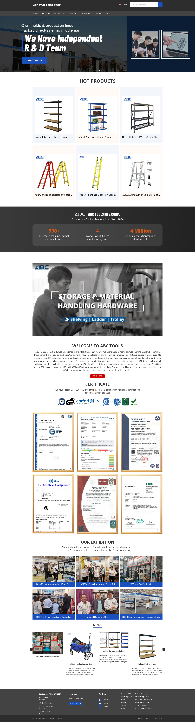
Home (35, 13)
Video (107, 13)
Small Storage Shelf (141, 697)
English (124, 5)
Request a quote (75, 703)
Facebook (106, 707)
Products (58, 13)
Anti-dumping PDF (127, 697)
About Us (46, 13)
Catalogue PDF (126, 694)
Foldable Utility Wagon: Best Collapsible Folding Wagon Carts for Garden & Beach (80, 664)
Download (86, 13)
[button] (93, 70)
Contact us (72, 13)
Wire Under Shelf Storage (144, 700)
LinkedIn (106, 700)
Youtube (106, 703)
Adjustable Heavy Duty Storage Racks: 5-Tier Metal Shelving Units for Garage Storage (147, 664)
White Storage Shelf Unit (143, 708)
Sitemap (123, 708)
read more (97, 376)
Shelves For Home (141, 705)
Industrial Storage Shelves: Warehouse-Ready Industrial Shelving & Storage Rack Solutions (114, 651)
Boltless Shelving (141, 694)
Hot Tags (124, 705)
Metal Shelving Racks (142, 702)
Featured (124, 702)
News (98, 13)
